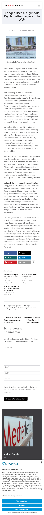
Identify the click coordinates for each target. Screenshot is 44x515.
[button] (10, 253)
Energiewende (9, 308)
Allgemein (17, 306)
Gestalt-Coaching (20, 308)
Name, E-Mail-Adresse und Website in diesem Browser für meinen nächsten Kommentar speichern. (20, 390)
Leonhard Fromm (28, 31)
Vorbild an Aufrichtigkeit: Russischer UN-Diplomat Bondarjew (11, 277)
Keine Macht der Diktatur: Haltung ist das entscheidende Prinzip (29, 277)
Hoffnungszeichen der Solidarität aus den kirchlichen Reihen (32, 320)
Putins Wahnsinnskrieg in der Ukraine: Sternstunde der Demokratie (11, 288)
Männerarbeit (13, 310)
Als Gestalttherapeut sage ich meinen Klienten (21, 183)
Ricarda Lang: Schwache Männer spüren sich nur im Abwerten (12, 320)
